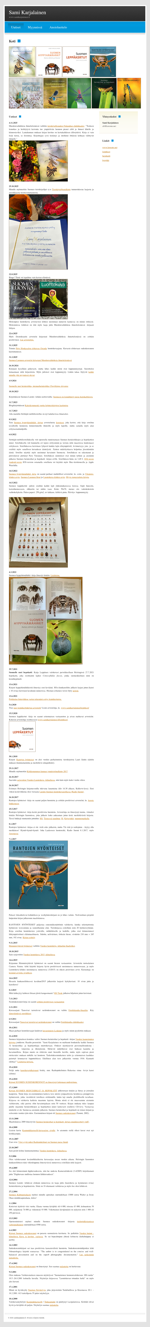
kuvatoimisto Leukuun (52, 1030)
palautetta (64, 1266)
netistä (75, 690)
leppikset (106, 151)
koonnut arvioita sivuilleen (20, 972)
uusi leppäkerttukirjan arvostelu (27, 707)
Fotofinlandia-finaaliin (78, 1010)
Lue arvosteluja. (27, 339)
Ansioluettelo (58, 27)
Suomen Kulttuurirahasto (20, 1194)
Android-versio (15, 462)
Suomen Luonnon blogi (31, 477)
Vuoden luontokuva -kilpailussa (53, 1150)
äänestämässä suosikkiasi (20, 1013)
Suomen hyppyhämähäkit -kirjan (28, 422)
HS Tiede (58, 993)
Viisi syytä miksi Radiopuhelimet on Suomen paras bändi (43, 1142)
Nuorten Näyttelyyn (37, 1290)
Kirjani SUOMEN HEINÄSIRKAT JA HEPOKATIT (33, 1090)
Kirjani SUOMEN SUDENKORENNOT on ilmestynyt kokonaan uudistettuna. (43, 1082)
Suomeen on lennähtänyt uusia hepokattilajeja (73, 396)
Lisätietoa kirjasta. (25, 1061)
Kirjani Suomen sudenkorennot (22, 1233)
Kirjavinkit (69, 818)
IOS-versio (89, 458)
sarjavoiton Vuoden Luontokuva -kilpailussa (36, 780)
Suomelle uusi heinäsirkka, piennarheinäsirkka (38, 386)
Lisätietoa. (55, 575)
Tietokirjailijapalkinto (61, 189)
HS (41, 818)
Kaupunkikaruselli (34, 1301)
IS (62, 818)
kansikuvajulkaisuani (30, 1070)
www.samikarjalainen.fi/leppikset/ (53, 719)
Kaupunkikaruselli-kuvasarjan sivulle (38, 1130)
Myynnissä (35, 27)
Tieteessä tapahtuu (52, 818)
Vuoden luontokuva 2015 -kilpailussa (39, 954)
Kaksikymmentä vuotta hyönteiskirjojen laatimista (46, 405)
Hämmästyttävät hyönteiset (20, 945)
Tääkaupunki (49, 1301)
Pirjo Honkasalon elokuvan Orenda (31, 348)
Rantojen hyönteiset (25, 759)
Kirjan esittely (29, 937)
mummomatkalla (82, 818)
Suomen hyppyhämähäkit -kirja (22, 474)
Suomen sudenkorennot (65, 1113)
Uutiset (16, 27)
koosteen (60, 422)
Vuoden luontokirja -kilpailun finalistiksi (57, 945)
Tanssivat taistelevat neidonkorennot (36, 1022)
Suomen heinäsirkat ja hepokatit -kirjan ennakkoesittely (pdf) (62, 1121)
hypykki (105, 160)
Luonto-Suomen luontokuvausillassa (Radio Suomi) (62, 791)
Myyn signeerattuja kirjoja (77, 477)
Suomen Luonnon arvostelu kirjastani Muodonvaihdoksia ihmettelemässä (40, 360)
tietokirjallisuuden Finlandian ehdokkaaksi (65, 126)
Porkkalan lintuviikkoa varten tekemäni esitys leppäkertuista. (35, 699)
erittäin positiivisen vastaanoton (50, 1001)
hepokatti (106, 155)
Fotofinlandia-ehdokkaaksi (72, 1022)
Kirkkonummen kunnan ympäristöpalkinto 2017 (47, 771)
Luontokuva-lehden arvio (54, 477)
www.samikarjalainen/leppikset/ (75, 707)
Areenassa (13, 833)
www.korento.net (109, 147)
